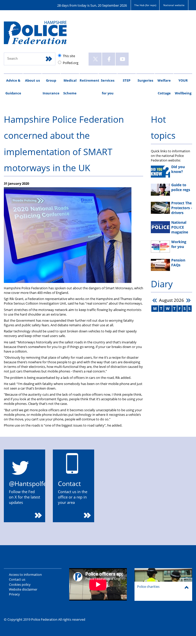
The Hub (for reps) (145, 5)
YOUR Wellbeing (183, 86)
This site (69, 56)
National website (174, 5)
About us (32, 80)
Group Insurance (51, 86)
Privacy (14, 594)
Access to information (25, 574)
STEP (126, 80)
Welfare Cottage (164, 86)
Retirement (89, 80)
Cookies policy (20, 584)
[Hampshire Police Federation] (43, 35)
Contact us (17, 579)
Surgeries (145, 80)
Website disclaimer (23, 589)
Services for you (107, 86)
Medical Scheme (70, 86)
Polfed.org (70, 62)
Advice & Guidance (13, 86)
